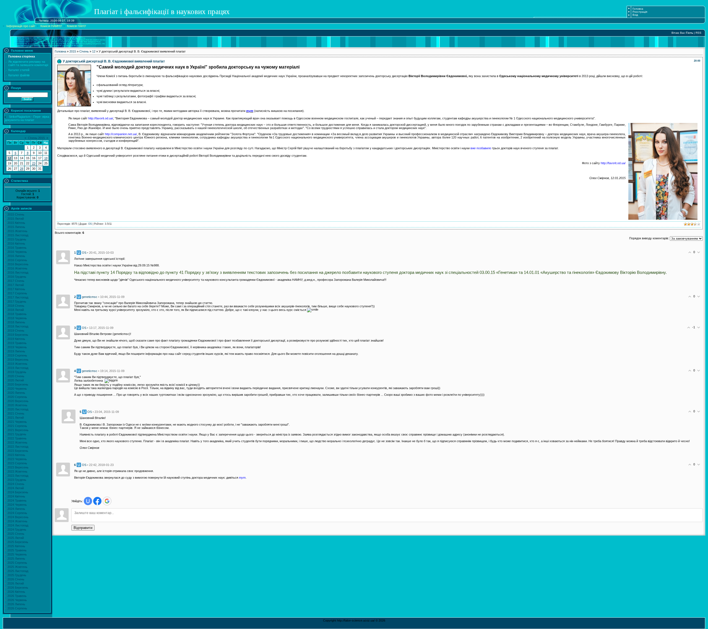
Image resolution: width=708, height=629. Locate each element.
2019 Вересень (17, 359)
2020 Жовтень (17, 405)
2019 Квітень (16, 338)
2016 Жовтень (17, 268)
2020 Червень (17, 388)
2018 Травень (17, 314)
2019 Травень (17, 343)
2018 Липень (16, 322)
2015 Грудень (16, 239)
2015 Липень (16, 227)
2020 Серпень (17, 397)
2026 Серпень (17, 608)
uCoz (370, 626)
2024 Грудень (16, 529)
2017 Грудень (16, 301)
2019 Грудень (16, 372)
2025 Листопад (17, 571)
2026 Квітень (16, 591)
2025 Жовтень (17, 566)
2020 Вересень (17, 401)
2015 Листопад (17, 235)
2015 (72, 51)
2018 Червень (17, 318)
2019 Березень (17, 334)
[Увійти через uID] (88, 501)
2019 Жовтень (17, 363)
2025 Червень (17, 554)
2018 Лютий (15, 309)
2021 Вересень (17, 430)
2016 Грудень (16, 276)
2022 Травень (17, 438)
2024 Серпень (17, 513)
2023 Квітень (16, 455)
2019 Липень (16, 351)
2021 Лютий (15, 417)
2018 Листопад (17, 326)
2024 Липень (16, 508)
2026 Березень (17, 587)
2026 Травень (17, 595)
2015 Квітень (16, 222)
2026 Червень (17, 600)
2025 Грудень (16, 575)
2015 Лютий (15, 218)
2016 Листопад (17, 272)
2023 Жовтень (17, 471)
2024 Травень (17, 500)
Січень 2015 (36, 138)
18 (46, 158)
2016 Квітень (16, 243)
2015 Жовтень (17, 231)
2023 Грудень (16, 479)
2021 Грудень (16, 434)
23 (33, 163)
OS (90, 223)
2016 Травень (17, 247)
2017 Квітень (16, 289)
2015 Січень (15, 214)
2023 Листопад (17, 475)
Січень (84, 51)
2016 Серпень (17, 260)
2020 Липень (16, 392)
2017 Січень (15, 280)
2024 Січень (15, 484)
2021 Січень (15, 413)
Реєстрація (639, 11)
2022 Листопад (17, 446)
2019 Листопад (17, 367)
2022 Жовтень (17, 442)
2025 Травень (17, 550)
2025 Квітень (16, 546)
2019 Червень (17, 347)
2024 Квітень (16, 496)
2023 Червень (17, 459)
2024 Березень (17, 492)
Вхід (635, 14)
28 (21, 168)
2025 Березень (17, 542)
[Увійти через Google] (107, 501)
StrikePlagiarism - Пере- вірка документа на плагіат (27, 118)
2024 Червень (17, 504)
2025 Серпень (17, 562)
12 (9, 158)
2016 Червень (17, 251)
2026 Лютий (15, 583)
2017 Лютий (15, 285)
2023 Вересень (17, 467)
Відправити (83, 528)
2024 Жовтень (17, 521)
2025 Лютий (15, 537)
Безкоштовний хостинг (350, 626)
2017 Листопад (17, 297)
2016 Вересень (17, 264)
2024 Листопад (17, 525)
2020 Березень (17, 384)
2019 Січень (15, 330)
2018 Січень (15, 305)
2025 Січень (15, 533)
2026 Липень (16, 604)
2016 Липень (16, 256)
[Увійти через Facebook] (97, 501)
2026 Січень (15, 579)
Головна (637, 8)
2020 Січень (15, 376)
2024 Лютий (15, 488)
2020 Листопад (17, 409)
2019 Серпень (17, 355)
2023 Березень (17, 450)
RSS (698, 32)
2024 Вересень (17, 517)
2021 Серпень (17, 426)
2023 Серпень (17, 463)
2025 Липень (16, 558)
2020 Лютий (15, 380)
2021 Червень (17, 421)
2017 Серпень (17, 293)
